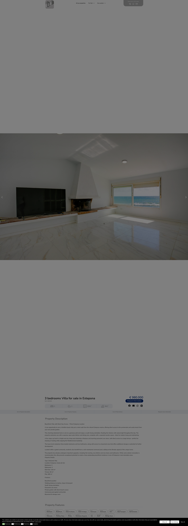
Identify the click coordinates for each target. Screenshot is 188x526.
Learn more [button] (38, 521)
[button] (3, 524)
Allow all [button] (164, 522)
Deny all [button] (183, 522)
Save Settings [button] (174, 522)
